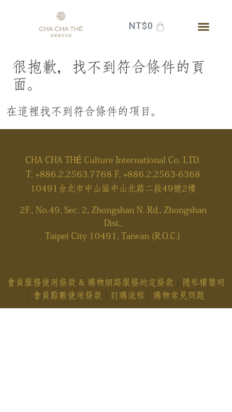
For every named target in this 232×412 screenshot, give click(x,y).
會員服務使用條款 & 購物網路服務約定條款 (90, 282)
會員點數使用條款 (67, 295)
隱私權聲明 (203, 282)
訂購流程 (127, 295)
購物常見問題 (179, 295)
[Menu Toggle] (203, 26)
